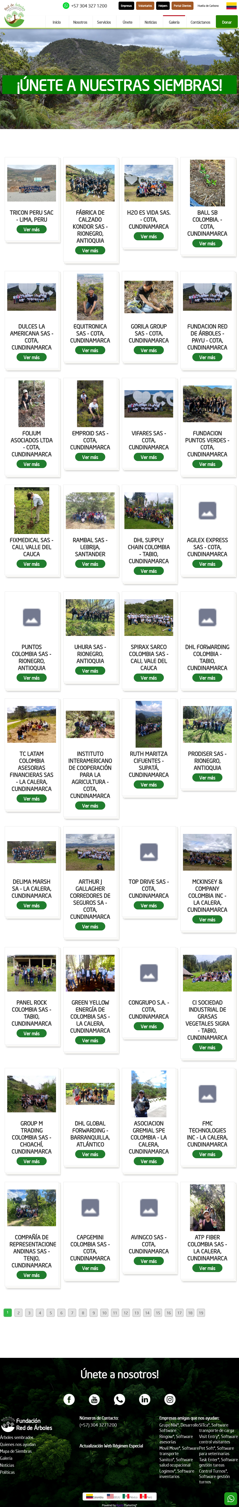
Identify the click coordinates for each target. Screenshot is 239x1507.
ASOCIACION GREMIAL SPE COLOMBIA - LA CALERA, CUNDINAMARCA (149, 1137)
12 (126, 1312)
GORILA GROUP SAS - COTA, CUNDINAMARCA (149, 333)
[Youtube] (94, 1404)
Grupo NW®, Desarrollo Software (179, 1427)
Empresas (126, 5)
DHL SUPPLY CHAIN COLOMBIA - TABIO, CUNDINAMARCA (149, 550)
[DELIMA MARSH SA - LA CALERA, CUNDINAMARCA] (31, 852)
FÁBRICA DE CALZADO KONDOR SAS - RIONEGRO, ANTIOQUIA (90, 226)
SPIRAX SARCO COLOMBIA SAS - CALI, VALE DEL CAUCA (149, 657)
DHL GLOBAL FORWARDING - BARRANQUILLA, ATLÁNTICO (90, 1134)
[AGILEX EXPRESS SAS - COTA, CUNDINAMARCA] (207, 510)
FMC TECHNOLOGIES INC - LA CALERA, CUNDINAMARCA (207, 1134)
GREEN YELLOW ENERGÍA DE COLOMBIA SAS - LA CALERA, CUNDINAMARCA (90, 1016)
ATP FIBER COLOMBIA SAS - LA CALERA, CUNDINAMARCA (207, 1247)
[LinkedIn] (144, 1404)
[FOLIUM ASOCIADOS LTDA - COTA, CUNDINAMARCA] (31, 403)
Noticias (7, 1465)
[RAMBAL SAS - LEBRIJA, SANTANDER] (90, 510)
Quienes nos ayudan (18, 1444)
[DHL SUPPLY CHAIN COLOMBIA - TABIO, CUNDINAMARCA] (148, 510)
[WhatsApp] (119, 1404)
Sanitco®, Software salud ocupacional (176, 1462)
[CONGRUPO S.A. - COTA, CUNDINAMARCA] (148, 973)
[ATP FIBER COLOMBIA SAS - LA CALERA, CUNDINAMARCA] (207, 1207)
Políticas (7, 1472)
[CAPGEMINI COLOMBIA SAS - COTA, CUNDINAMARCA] (90, 1207)
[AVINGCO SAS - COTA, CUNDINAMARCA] (148, 1207)
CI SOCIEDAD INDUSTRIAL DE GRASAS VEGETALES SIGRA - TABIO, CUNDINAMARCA (207, 1020)
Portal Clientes (182, 5)
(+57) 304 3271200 (98, 1425)
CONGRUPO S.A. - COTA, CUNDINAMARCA (149, 1009)
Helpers (162, 5)
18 (190, 1312)
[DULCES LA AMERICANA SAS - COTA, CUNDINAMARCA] (31, 297)
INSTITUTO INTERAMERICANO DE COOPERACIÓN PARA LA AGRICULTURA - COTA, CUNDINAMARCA (90, 774)
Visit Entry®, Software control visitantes (218, 1439)
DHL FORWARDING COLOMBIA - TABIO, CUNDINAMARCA (207, 657)
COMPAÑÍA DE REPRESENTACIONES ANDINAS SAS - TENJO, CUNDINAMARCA (34, 1251)
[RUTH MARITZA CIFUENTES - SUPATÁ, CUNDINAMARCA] (148, 724)
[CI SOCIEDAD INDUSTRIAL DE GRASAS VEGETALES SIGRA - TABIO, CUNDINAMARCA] (207, 973)
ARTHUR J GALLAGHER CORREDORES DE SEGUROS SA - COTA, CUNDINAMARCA (90, 899)
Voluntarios (145, 5)
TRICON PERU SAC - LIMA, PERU (31, 216)
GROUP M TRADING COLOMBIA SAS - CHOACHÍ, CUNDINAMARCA (32, 1137)
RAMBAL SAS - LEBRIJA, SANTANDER (90, 546)
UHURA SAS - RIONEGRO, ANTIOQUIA (90, 653)
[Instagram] (170, 1404)
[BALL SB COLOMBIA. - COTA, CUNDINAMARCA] (207, 183)
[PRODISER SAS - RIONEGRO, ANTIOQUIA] (207, 724)
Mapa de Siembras (16, 1451)
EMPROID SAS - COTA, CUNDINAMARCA (90, 440)
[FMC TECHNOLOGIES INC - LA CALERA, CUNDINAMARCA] (207, 1094)
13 (136, 1312)
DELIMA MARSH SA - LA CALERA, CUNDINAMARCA (32, 888)
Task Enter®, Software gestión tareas (218, 1462)
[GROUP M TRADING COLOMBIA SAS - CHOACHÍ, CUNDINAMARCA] (31, 1094)
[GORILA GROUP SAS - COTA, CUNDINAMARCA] (148, 297)
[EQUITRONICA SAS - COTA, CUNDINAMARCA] (90, 297)
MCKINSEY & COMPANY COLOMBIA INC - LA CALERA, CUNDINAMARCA (207, 895)
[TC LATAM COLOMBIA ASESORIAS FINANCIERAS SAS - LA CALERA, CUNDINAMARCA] (31, 724)
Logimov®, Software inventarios (176, 1473)
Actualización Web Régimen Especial (111, 1445)
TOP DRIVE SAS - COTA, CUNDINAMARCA (149, 888)
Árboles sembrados (16, 1437)
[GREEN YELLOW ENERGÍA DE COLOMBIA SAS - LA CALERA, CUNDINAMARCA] (90, 973)
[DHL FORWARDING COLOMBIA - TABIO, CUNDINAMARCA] (207, 617)
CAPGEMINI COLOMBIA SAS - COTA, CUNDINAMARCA (90, 1247)
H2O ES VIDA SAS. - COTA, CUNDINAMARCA (149, 219)
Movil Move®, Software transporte (179, 1450)
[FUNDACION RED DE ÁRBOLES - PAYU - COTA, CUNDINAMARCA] (207, 297)
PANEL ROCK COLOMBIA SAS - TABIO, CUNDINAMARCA (32, 1013)
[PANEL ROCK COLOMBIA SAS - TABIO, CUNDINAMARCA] (31, 973)
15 (158, 1312)
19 (201, 1312)
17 (179, 1312)
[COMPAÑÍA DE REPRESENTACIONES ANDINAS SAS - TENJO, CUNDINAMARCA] (31, 1207)
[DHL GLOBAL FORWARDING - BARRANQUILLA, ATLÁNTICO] (90, 1094)
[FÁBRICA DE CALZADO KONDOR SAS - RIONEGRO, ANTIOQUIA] (90, 183)
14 (147, 1312)
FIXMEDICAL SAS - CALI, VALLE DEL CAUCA (31, 546)
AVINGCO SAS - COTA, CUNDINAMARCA (149, 1244)
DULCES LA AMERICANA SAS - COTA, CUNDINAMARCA (31, 337)
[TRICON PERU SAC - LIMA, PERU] (31, 183)
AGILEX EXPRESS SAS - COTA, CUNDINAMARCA (207, 546)
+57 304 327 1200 (89, 5)
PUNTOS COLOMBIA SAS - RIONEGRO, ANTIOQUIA (31, 657)
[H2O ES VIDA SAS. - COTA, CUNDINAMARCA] (148, 183)
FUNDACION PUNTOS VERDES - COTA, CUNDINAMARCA (207, 443)
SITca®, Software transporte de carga (216, 1427)
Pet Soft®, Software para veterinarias (216, 1450)
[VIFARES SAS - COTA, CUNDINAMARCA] (148, 403)
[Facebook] (69, 1404)
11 (115, 1312)
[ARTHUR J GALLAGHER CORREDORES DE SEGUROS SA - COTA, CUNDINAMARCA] (90, 852)
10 (104, 1312)
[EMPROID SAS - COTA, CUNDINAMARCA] (90, 403)
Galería (6, 1458)
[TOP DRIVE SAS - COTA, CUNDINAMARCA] (148, 852)
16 (169, 1312)
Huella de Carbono (208, 5)
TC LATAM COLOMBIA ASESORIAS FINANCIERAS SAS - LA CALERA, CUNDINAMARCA (31, 771)
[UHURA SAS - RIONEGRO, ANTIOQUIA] (90, 617)
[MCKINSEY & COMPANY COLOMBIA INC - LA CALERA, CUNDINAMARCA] (207, 852)
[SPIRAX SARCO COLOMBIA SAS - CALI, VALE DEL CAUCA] (148, 617)
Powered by (109, 1505)
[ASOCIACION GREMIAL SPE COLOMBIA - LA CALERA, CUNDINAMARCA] (148, 1094)
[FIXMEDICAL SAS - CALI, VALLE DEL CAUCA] (31, 510)
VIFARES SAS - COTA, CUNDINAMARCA (149, 440)
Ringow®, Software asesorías (176, 1439)
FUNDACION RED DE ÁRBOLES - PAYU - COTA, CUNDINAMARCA (207, 337)
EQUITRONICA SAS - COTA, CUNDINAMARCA (90, 333)
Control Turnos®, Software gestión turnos (214, 1476)
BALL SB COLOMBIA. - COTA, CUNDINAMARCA (207, 223)
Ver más (32, 229)
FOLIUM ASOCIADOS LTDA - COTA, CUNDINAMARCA (32, 443)
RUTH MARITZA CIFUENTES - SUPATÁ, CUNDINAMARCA (149, 764)
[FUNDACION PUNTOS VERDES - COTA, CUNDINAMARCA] (207, 403)
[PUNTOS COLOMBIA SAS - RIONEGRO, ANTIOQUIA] (31, 617)
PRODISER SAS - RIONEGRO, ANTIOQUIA (207, 760)
